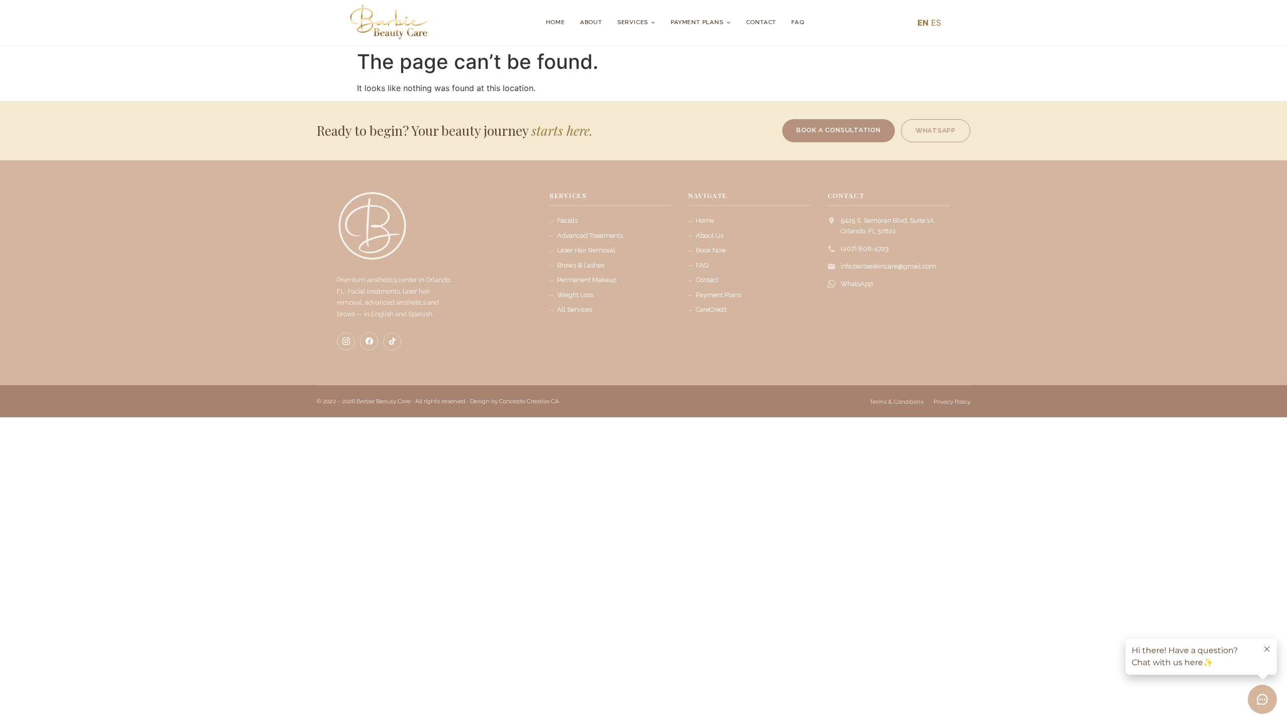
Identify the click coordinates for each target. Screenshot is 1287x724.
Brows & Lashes (580, 265)
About (591, 22)
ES (936, 23)
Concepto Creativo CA (529, 401)
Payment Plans (697, 22)
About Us (709, 235)
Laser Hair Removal (586, 250)
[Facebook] (369, 341)
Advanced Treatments (590, 235)
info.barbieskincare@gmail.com (888, 266)
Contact (761, 22)
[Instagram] (346, 341)
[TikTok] (392, 341)
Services (632, 22)
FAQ (797, 22)
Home (555, 22)
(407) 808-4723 (865, 248)
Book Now (711, 250)
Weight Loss (575, 295)
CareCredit (711, 309)
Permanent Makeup (586, 280)
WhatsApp (857, 284)
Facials (567, 220)
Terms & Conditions (897, 401)
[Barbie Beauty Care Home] (372, 231)
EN (923, 23)
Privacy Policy (952, 401)
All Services (574, 309)
